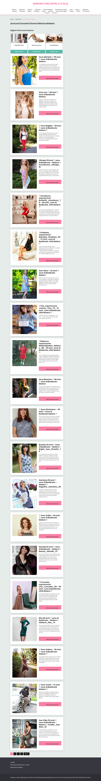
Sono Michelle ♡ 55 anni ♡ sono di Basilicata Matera (49, 59)
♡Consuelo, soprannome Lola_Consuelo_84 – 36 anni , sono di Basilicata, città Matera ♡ (50, 586)
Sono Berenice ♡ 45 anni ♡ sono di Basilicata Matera (50, 381)
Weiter (26, 754)
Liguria (77, 9)
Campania (37, 9)
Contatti (12, 762)
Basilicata (22, 9)
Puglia (29, 11)
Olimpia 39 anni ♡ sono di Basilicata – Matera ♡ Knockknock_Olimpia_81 (50, 163)
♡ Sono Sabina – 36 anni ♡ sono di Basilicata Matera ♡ (50, 651)
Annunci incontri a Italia (50, 3)
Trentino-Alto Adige (61, 11)
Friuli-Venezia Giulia (61, 9)
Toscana (50, 11)
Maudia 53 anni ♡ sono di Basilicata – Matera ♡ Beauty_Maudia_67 (50, 549)
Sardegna (36, 11)
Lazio (71, 9)
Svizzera (54, 13)
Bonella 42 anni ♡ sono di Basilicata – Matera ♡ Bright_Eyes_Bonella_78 (50, 448)
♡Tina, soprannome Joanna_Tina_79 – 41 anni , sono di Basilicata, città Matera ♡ (50, 309)
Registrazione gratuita (16, 767)
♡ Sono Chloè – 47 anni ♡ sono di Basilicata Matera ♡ (49, 687)
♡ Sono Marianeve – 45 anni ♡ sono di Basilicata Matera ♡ (49, 411)
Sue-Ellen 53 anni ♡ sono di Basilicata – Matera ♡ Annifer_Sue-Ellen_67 (49, 723)
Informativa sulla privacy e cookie (19, 765)
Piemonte (22, 11)
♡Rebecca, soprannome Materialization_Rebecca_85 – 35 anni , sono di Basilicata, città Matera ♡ (50, 347)
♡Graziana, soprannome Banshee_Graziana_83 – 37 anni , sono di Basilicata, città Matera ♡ (49, 238)
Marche (15, 11)
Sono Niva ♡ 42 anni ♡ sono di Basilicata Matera (49, 272)
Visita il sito (19, 51)
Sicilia (43, 11)
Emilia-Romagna (48, 9)
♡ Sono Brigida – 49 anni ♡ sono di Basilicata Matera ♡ (50, 128)
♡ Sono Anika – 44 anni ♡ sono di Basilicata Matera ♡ (49, 517)
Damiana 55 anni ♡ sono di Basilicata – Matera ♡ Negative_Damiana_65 (50, 483)
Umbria (72, 11)
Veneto (78, 11)
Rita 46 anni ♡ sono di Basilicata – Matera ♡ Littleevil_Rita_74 (49, 620)
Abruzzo (14, 9)
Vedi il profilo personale (50, 78)
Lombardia (85, 9)
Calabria (29, 9)
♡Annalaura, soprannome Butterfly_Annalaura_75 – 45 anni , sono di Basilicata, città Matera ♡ (50, 201)
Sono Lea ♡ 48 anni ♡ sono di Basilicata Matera (48, 94)
